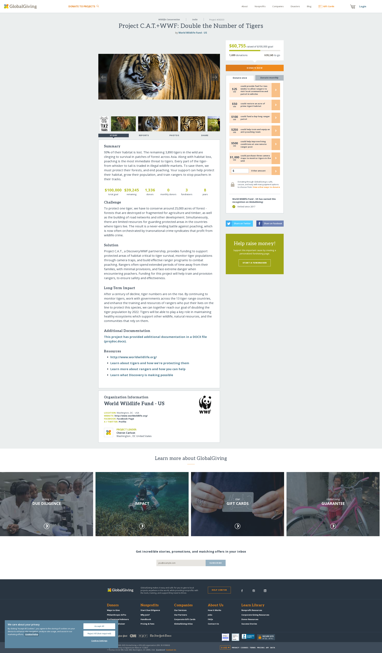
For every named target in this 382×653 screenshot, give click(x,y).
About (245, 6)
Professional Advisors (118, 619)
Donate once (240, 77)
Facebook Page (125, 418)
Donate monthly (269, 77)
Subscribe (216, 563)
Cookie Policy (31, 634)
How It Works (214, 610)
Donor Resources (249, 619)
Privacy (235, 647)
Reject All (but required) (99, 633)
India (195, 19)
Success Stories (249, 623)
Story (113, 135)
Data (272, 647)
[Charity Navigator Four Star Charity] (227, 637)
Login (362, 6)
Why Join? (145, 614)
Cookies (244, 647)
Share (204, 135)
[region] (61, 634)
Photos (174, 135)
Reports (144, 135)
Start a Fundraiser (255, 262)
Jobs (210, 614)
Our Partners (180, 614)
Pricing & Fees (147, 623)
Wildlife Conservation (169, 19)
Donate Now (254, 68)
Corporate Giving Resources (255, 614)
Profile (122, 421)
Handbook (146, 619)
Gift (328, 6)
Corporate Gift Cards (184, 619)
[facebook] (242, 590)
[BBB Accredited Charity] (249, 637)
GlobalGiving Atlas (183, 623)
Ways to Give (113, 610)
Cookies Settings (99, 640)
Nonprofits (260, 6)
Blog (309, 6)
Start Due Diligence (150, 610)
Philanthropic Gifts (116, 614)
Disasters (295, 6)
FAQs (210, 619)
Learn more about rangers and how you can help (147, 369)
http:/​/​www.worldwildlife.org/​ (133, 357)
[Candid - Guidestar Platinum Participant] (237, 637)
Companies (278, 6)
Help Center (219, 590)
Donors (113, 605)
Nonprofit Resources (251, 610)
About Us (216, 605)
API (267, 647)
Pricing (261, 647)
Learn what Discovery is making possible (141, 375)
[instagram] (254, 590)
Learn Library (252, 605)
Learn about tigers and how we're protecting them (149, 363)
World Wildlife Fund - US (192, 32)
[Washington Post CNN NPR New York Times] (149, 636)
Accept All (99, 626)
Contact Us (213, 623)
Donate (81, 6)
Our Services (180, 610)
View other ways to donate (266, 187)
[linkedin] (265, 590)
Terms (253, 647)
